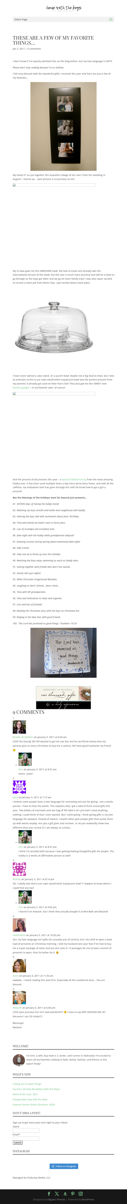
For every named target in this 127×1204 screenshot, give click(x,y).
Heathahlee (19, 935)
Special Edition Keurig (74, 479)
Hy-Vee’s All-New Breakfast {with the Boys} (36, 1089)
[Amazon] (65, 1194)
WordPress (88, 1199)
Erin (21, 769)
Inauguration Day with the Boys (30, 1099)
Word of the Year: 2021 (25, 1094)
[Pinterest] (73, 1194)
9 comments (34, 48)
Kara (15, 797)
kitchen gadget (21, 387)
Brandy (17, 879)
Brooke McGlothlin (23, 737)
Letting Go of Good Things (27, 1083)
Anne (16, 975)
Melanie (17, 1007)
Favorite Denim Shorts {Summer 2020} (34, 1104)
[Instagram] (81, 1194)
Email (16, 1134)
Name (16, 1126)
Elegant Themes (56, 1199)
